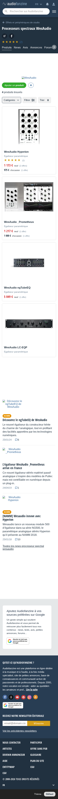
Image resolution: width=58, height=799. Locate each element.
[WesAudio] (11, 36)
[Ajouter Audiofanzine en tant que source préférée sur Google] (18, 641)
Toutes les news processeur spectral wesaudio (23, 547)
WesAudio (43, 28)
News (17, 47)
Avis (25, 47)
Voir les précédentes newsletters (20, 730)
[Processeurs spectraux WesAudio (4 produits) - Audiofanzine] (15, 4)
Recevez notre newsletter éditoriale (23, 716)
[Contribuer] (31, 85)
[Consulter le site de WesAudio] (4, 36)
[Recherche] (6, 11)
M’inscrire (39, 723)
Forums (48, 47)
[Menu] (53, 11)
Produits (7, 47)
